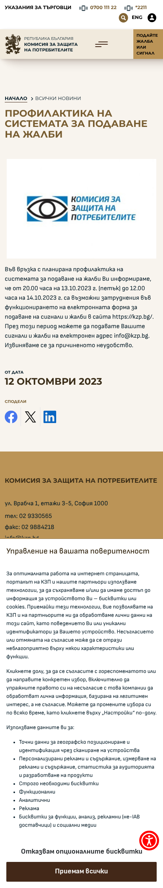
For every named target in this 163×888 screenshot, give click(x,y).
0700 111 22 (103, 8)
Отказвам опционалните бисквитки (81, 851)
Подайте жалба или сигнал (147, 44)
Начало (16, 99)
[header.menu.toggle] (101, 44)
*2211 (141, 8)
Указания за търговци (38, 8)
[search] (123, 18)
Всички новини (58, 99)
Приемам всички (81, 871)
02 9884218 (37, 527)
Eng (137, 18)
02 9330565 (35, 516)
